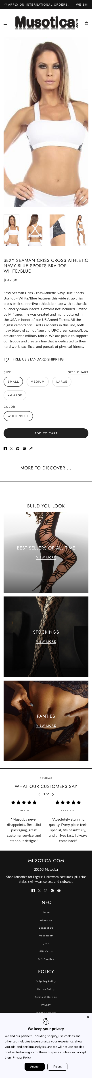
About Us (46, 920)
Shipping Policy (46, 981)
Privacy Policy (22, 1057)
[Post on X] (11, 448)
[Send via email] (24, 448)
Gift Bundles (46, 959)
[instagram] (45, 890)
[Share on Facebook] (5, 448)
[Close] (88, 1016)
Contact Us (46, 928)
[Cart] (86, 23)
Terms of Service (46, 997)
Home (46, 912)
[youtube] (59, 890)
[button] (31, 448)
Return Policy (46, 989)
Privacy (46, 1005)
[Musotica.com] (46, 23)
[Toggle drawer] (5, 23)
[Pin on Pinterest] (17, 448)
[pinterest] (52, 890)
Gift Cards (46, 951)
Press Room (46, 935)
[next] (53, 794)
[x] (39, 890)
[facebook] (33, 890)
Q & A (46, 943)
